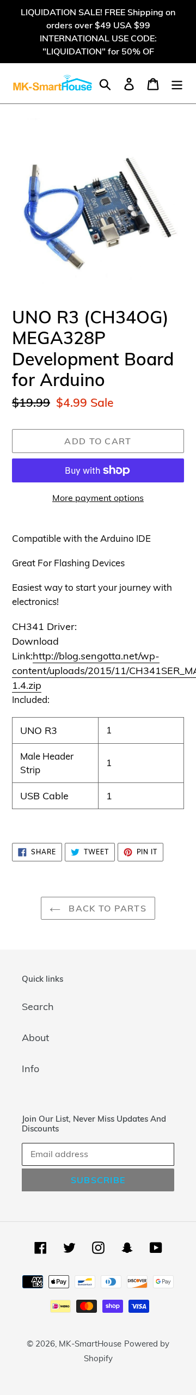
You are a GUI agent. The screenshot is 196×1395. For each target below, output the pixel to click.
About (35, 1037)
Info (30, 1068)
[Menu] (177, 83)
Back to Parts (106, 908)
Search (38, 1006)
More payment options (98, 497)
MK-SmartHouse (90, 1343)
